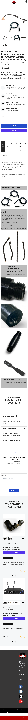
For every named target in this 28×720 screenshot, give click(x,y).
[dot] (12, 575)
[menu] (1, 2)
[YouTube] (21, 701)
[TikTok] (21, 696)
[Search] (5, 2)
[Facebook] (21, 687)
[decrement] (2, 120)
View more (5, 566)
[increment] (9, 120)
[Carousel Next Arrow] (23, 538)
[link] (15, 718)
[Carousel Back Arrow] (5, 538)
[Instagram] (21, 691)
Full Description (4, 81)
